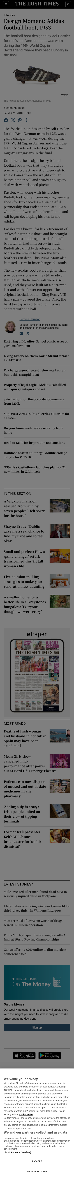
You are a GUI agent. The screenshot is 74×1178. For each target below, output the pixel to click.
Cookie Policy (26, 1114)
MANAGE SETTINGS (37, 1171)
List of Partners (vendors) (17, 1152)
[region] (37, 1123)
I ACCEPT (37, 1161)
